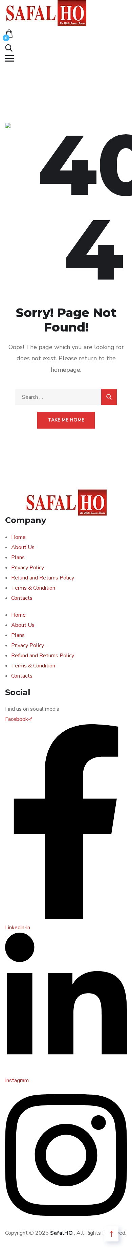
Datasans (16, 1243)
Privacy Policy (27, 567)
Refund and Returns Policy (42, 577)
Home (18, 537)
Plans (18, 557)
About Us (23, 547)
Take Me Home (66, 420)
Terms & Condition (33, 588)
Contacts (21, 598)
